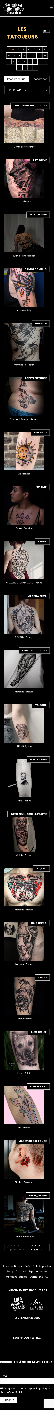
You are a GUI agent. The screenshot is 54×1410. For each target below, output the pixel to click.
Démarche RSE (39, 1277)
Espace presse (38, 1271)
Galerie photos (42, 1266)
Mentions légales (16, 1277)
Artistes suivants (36, 1247)
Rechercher (39, 79)
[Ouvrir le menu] (51, 8)
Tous (11, 49)
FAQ (27, 1266)
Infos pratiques (12, 1266)
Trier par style (18, 90)
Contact (21, 1271)
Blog (10, 1271)
